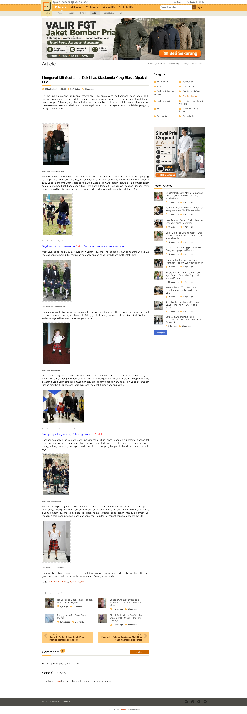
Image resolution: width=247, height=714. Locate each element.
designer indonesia (58, 581)
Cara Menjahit (189, 86)
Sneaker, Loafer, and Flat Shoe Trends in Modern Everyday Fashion (184, 261)
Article (94, 13)
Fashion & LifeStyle (191, 91)
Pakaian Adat (162, 116)
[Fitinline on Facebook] (199, 701)
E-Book (71, 13)
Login (58, 681)
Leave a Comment (140, 652)
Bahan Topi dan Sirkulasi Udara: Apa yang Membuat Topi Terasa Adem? (185, 209)
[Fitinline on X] (205, 701)
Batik (159, 86)
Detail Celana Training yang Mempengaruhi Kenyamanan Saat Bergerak (183, 319)
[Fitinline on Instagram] (193, 701)
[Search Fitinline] (194, 7)
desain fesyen (76, 581)
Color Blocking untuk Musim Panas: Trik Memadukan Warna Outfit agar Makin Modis (184, 235)
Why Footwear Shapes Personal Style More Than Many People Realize (182, 305)
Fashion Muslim (164, 101)
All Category (162, 81)
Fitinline (123, 709)
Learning (62, 7)
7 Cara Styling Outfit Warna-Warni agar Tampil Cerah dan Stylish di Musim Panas (183, 275)
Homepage (152, 63)
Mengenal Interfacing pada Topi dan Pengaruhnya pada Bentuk (184, 249)
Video (60, 13)
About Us (110, 7)
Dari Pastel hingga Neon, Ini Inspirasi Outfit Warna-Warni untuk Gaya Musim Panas (184, 196)
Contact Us (127, 7)
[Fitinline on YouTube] (186, 701)
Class (122, 13)
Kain (158, 108)
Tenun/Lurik (188, 116)
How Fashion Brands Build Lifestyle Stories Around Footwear (184, 221)
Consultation (109, 13)
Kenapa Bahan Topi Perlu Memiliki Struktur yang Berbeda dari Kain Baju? (183, 290)
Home (44, 701)
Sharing (77, 7)
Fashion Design (174, 63)
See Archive (160, 333)
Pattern (83, 13)
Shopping (93, 7)
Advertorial (187, 81)
